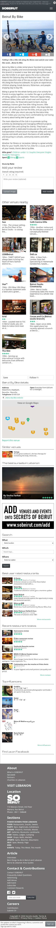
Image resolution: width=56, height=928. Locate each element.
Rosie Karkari (19, 733)
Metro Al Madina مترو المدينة (24, 721)
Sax (4, 222)
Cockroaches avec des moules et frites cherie (31, 664)
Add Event (11, 883)
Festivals (27, 829)
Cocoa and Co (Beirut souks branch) (41, 317)
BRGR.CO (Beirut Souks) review (26, 654)
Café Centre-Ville (38, 222)
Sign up (50, 924)
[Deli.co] (42, 252)
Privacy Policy (26, 918)
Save (5, 377)
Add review (47, 191)
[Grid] (14, 314)
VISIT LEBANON (19, 785)
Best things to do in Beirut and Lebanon (24, 860)
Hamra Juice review (21, 631)
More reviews (45, 675)
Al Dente (17, 578)
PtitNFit (17, 686)
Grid (4, 316)
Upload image (10, 191)
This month (36, 847)
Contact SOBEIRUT (15, 872)
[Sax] (14, 219)
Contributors (12, 908)
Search (6, 566)
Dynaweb (11, 775)
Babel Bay (17, 587)
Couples (32, 152)
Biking (12, 157)
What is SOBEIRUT (15, 772)
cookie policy (4, 4)
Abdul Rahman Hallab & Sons (25, 611)
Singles (48, 152)
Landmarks (34, 832)
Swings (16, 452)
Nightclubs (23, 827)
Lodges (22, 834)
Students (6, 155)
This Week (25, 847)
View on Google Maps (28, 403)
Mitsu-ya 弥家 (19, 603)
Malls (22, 837)
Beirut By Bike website (14, 397)
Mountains (33, 840)
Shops (16, 837)
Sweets (35, 824)
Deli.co (33, 254)
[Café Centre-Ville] (42, 219)
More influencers (44, 745)
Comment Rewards (15, 888)
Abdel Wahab (19, 595)
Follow (34, 377)
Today (17, 847)
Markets (28, 837)
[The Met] (14, 348)
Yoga (26, 842)
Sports (21, 157)
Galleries (15, 832)
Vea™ (4, 284)
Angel (16, 710)
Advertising (12, 877)
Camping (30, 834)
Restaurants (18, 824)
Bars (16, 827)
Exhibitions (34, 827)
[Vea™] (14, 281)
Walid (16, 698)
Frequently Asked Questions (19, 875)
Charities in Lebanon (16, 780)
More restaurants (44, 619)
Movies (35, 829)
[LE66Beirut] (14, 252)
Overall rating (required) (12, 171)
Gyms (17, 840)
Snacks (28, 824)
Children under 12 (20, 152)
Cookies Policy (41, 918)
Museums (24, 832)
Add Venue (12, 880)
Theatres (19, 829)
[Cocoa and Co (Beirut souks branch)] (42, 314)
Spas (14, 842)
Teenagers (15, 155)
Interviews (11, 857)
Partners (11, 777)
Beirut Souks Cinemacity (36, 285)
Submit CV (11, 910)
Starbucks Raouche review (24, 646)
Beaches (24, 840)
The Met (6, 350)
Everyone (40, 152)
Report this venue (11, 440)
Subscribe (11, 885)
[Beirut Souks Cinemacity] (42, 281)
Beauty (20, 842)
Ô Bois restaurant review (23, 638)
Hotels (15, 834)
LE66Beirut (7, 254)
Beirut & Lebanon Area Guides (20, 862)
